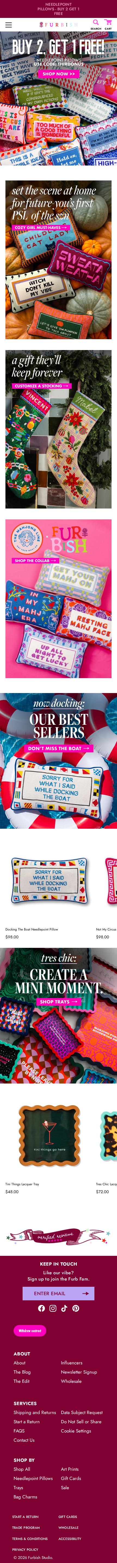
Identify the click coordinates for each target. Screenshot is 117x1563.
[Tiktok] (64, 1307)
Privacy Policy (25, 1549)
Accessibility (70, 1538)
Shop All (22, 1469)
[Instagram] (53, 1307)
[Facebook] (41, 1307)
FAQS (19, 1431)
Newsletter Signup (79, 1372)
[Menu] (9, 25)
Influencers (71, 1362)
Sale (65, 1487)
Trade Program (26, 1527)
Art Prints (70, 1469)
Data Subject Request (82, 1412)
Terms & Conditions (30, 1538)
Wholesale (71, 1381)
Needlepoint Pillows (33, 1478)
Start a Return (27, 1421)
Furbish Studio (40, 1557)
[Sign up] (85, 1293)
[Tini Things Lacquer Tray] (49, 1135)
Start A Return (25, 1516)
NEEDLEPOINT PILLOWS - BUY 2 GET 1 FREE (58, 9)
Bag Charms (25, 1497)
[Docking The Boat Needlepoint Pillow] (49, 881)
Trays (18, 1487)
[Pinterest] (75, 1307)
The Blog (22, 1372)
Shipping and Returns (35, 1412)
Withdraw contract (30, 1331)
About (19, 1362)
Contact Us (24, 1440)
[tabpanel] (58, 98)
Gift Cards (71, 1478)
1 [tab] (58, 689)
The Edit (21, 1381)
